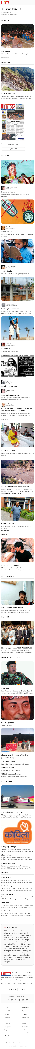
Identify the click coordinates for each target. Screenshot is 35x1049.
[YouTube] (15, 999)
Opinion (24, 1011)
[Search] (28, 2)
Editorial (7, 1011)
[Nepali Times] (6, 974)
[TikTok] (26, 999)
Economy (7, 1017)
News (6, 1007)
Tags (6, 1030)
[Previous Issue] (2, 9)
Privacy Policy (13, 1046)
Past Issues (25, 1030)
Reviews (24, 1014)
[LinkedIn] (23, 999)
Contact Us (23, 989)
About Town (25, 1017)
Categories (8, 1027)
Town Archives (26, 1033)
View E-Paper (14, 144)
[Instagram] (19, 999)
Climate (7, 1014)
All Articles (25, 1027)
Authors (7, 1033)
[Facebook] (8, 999)
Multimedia (25, 1007)
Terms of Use (23, 1046)
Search (24, 1036)
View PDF (14, 149)
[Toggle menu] (32, 2)
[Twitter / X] (11, 999)
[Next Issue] (21, 9)
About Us (11, 989)
